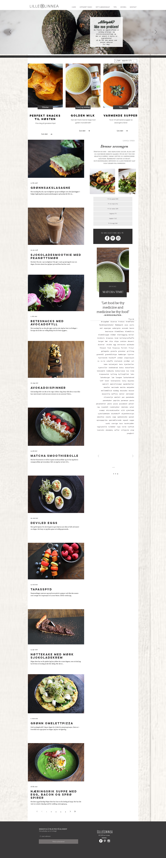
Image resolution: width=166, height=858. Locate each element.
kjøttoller (102, 368)
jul (132, 361)
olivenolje (108, 397)
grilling (130, 351)
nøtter (122, 394)
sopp (114, 417)
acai (126, 325)
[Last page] (75, 811)
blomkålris (129, 331)
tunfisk (131, 427)
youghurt (130, 433)
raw (98, 407)
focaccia (116, 348)
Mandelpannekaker (106, 325)
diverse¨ (101, 345)
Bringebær (105, 322)
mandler (107, 387)
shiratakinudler (113, 410)
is (98, 361)
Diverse (114, 322)
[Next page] (70, 811)
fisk (109, 348)
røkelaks (124, 407)
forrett (124, 348)
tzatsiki (100, 430)
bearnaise (109, 331)
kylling (114, 374)
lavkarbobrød (128, 377)
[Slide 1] (81, 49)
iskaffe (109, 361)
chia (111, 341)
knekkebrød (113, 368)
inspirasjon (129, 358)
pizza (115, 404)
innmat (120, 358)
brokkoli (101, 338)
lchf (101, 381)
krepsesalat (104, 374)
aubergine (116, 328)
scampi (102, 410)
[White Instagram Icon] (108, 841)
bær (106, 341)
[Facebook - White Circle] (107, 238)
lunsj (124, 381)
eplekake (130, 345)
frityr (131, 348)
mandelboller (128, 384)
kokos (121, 368)
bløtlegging (122, 335)
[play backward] (92, 181)
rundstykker (115, 407)
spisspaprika (102, 420)
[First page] (37, 811)
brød (116, 338)
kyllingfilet (123, 374)
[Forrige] (10, 32)
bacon (132, 328)
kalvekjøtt (113, 364)
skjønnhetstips (127, 414)
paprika (116, 400)
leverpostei (115, 381)
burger (101, 341)
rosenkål (104, 407)
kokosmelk (101, 371)
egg (114, 345)
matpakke (130, 387)
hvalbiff (112, 358)
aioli (132, 325)
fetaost (103, 348)
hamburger (122, 354)
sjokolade (130, 410)
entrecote (121, 345)
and (101, 328)
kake (105, 364)
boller (131, 335)
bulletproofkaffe (127, 338)
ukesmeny (109, 430)
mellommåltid (106, 391)
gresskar (121, 351)
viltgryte (125, 430)
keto (121, 364)
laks (132, 374)
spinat (131, 417)
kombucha (110, 371)
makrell (105, 384)
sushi (108, 423)
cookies (123, 341)
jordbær (127, 361)
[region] (113, 274)
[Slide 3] (84, 49)
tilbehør (112, 427)
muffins (114, 394)
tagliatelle (102, 427)
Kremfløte (130, 322)
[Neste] (156, 32)
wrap (132, 430)
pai (123, 397)
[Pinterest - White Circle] (112, 238)
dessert (131, 341)
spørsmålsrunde (115, 420)
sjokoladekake (104, 414)
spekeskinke (122, 417)
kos (127, 371)
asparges (107, 328)
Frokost (121, 322)
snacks (108, 417)
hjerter (131, 354)
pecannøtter (101, 404)
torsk (124, 427)
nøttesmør (130, 394)
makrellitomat (116, 384)
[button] (115, 6)
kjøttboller (129, 364)
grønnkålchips (111, 354)
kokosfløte (129, 368)
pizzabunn (123, 404)
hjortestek (102, 358)
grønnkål (100, 354)
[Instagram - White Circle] (118, 238)
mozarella (106, 394)
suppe (132, 420)
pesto (109, 404)
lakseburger (105, 377)
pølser (131, 404)
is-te (103, 361)
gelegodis (105, 351)
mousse (131, 391)
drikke (109, 345)
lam (112, 377)
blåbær (113, 335)
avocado (125, 328)
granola (114, 351)
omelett (117, 397)
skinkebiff (115, 414)
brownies (109, 338)
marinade (115, 387)
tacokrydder (129, 423)
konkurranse (120, 371)
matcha (122, 387)
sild (123, 410)
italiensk (118, 361)
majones (131, 381)
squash (125, 420)
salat (132, 407)
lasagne (119, 377)
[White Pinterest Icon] (104, 841)
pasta (132, 400)
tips (118, 427)
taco (121, 423)
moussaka (123, 391)
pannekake (130, 397)
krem (132, 371)
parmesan (124, 400)
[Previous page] (42, 811)
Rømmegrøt (119, 325)
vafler (117, 430)
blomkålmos (119, 331)
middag (116, 391)
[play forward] (133, 181)
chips (116, 341)
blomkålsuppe (103, 335)
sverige (114, 423)
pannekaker (107, 400)
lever (107, 381)
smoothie (100, 417)
